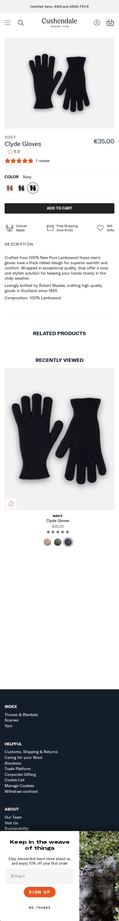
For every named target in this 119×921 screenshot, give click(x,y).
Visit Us (11, 823)
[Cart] (110, 22)
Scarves (11, 720)
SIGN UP (39, 892)
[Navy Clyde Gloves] (59, 439)
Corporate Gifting (20, 774)
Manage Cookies (19, 785)
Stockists (13, 763)
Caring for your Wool (23, 757)
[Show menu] (7, 22)
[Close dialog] (113, 837)
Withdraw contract (21, 791)
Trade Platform (18, 768)
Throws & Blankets (21, 714)
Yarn (8, 725)
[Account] (97, 22)
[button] (20, 22)
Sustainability (17, 828)
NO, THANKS (40, 908)
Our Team (13, 817)
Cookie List (15, 779)
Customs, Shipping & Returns (31, 751)
